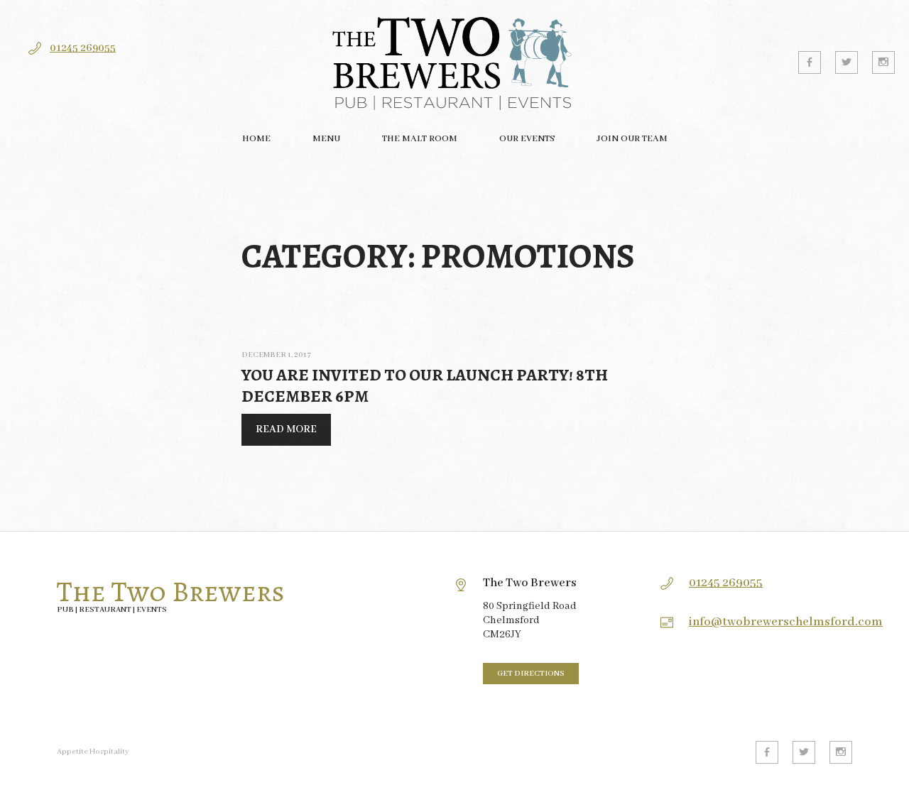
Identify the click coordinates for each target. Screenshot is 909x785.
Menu (326, 139)
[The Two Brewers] (454, 62)
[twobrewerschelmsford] (883, 62)
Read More (279, 434)
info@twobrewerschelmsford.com (786, 622)
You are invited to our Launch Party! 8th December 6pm (424, 385)
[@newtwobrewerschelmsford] (809, 62)
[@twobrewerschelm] (846, 62)
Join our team (632, 139)
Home (256, 139)
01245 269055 (83, 48)
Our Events (527, 139)
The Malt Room (419, 139)
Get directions (531, 674)
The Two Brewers (171, 592)
